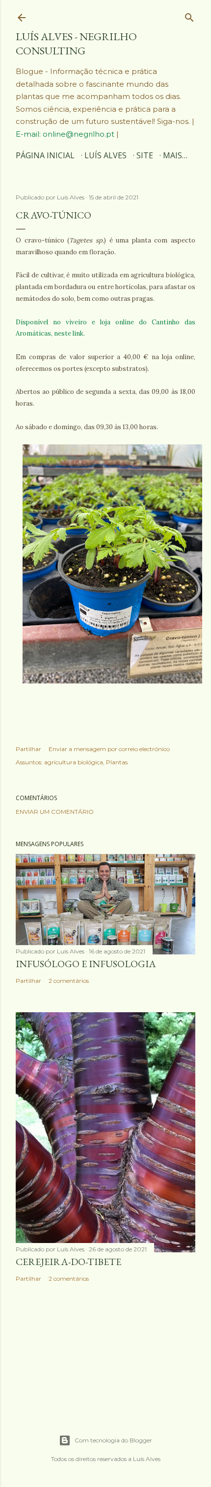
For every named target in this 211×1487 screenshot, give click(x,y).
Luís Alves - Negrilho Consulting (76, 43)
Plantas (117, 762)
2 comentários (69, 980)
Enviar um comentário (55, 811)
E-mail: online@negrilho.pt (66, 134)
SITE (144, 155)
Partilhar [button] (28, 749)
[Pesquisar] (189, 15)
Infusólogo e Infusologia (86, 963)
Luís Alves (105, 155)
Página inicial (45, 155)
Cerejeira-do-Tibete (68, 1261)
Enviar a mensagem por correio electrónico (109, 749)
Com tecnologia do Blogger (113, 1440)
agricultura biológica (73, 762)
